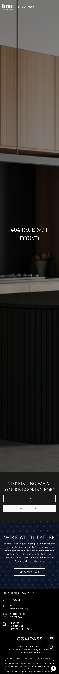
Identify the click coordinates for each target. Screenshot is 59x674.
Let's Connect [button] (29, 572)
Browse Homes (29, 508)
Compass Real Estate (29, 652)
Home (29, 498)
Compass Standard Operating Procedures (29, 649)
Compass (17, 661)
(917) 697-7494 (16, 617)
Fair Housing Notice (29, 646)
